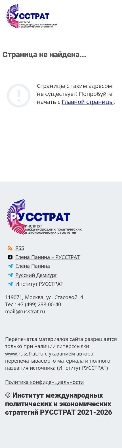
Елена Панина (32, 265)
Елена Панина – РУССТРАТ (47, 257)
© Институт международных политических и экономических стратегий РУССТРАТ (58, 403)
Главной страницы (87, 102)
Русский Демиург (36, 275)
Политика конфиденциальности (44, 382)
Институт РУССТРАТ (39, 283)
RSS (19, 247)
